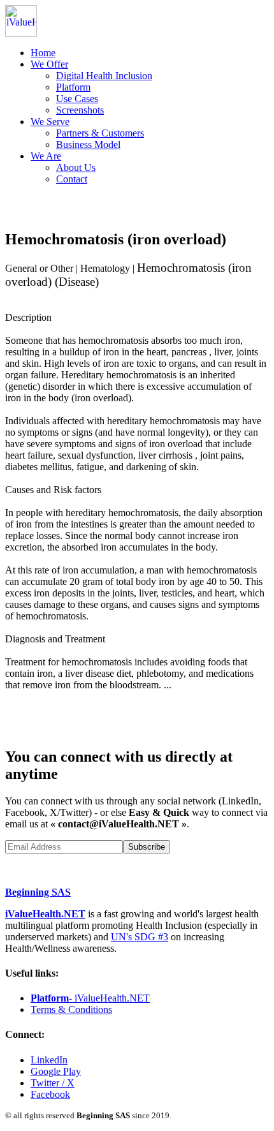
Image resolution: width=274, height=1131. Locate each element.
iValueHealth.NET (45, 913)
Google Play (56, 1071)
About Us (76, 167)
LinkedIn (49, 1059)
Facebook (50, 1094)
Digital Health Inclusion (104, 75)
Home (43, 52)
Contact (71, 179)
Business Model (88, 144)
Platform (73, 87)
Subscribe (146, 847)
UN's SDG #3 (139, 936)
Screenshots (80, 110)
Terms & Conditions (71, 1009)
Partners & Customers (100, 133)
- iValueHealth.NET (90, 998)
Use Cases (77, 98)
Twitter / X (53, 1082)
